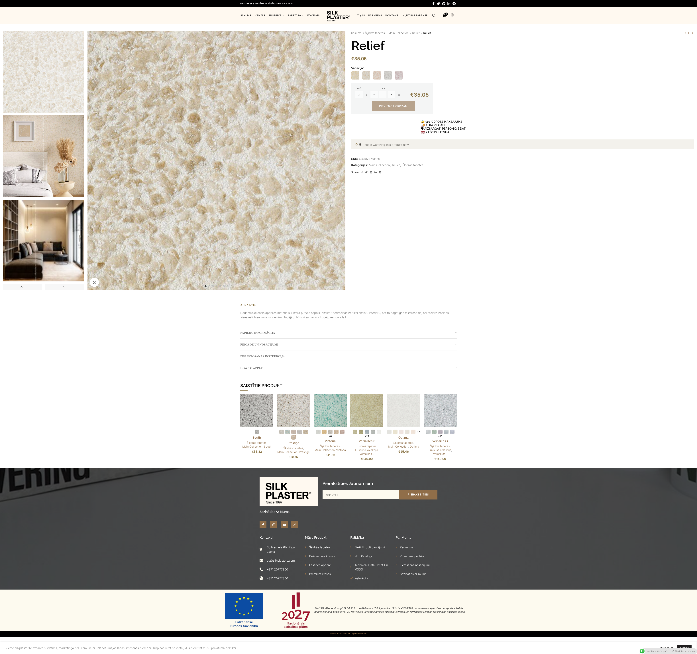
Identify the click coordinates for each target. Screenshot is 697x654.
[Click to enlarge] (94, 282)
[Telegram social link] (454, 3)
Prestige (293, 443)
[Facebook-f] (263, 524)
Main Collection (398, 33)
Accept (684, 648)
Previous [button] (22, 287)
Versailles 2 (367, 441)
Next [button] (64, 287)
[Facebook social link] (433, 3)
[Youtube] (284, 524)
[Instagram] (273, 524)
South (257, 437)
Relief (416, 33)
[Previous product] (685, 33)
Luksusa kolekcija (366, 450)
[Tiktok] (294, 524)
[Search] (434, 15)
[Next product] (692, 33)
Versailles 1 (440, 441)
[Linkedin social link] (448, 3)
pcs (383, 88)
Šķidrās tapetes (375, 33)
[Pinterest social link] (443, 3)
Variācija (357, 68)
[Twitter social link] (438, 3)
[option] (43, 72)
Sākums (356, 33)
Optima (403, 437)
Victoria (330, 441)
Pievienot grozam (393, 106)
